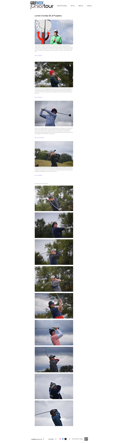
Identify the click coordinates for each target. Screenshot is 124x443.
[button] (72, 5)
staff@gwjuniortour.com (36, 439)
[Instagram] (60, 439)
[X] (65, 439)
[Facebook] (63, 439)
